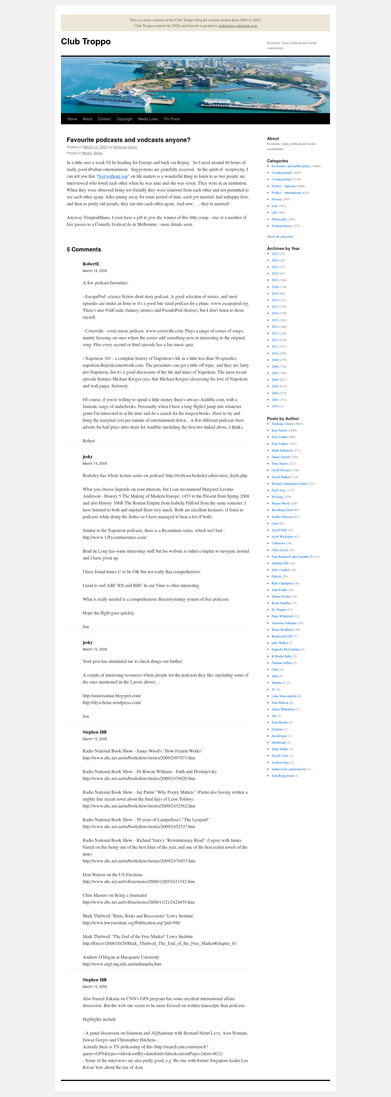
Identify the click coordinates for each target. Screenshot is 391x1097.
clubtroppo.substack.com (237, 25)
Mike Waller (280, 749)
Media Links (148, 118)
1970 (275, 406)
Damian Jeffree (282, 662)
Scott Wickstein (282, 536)
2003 (275, 399)
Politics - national (283, 186)
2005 (275, 386)
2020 (275, 286)
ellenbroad (279, 742)
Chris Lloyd (280, 549)
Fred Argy (279, 490)
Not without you (113, 176)
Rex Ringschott (282, 509)
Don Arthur (280, 436)
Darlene (277, 729)
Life (274, 212)
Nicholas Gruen (125, 146)
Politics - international (286, 192)
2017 (275, 306)
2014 (275, 326)
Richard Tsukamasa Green (289, 483)
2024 (275, 260)
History (277, 199)
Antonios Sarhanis (284, 623)
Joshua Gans (280, 762)
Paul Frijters (280, 443)
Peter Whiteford (282, 616)
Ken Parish (279, 430)
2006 (275, 379)
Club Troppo (86, 41)
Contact (104, 118)
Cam (275, 523)
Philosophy (279, 219)
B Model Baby (282, 656)
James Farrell (281, 456)
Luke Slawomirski (284, 696)
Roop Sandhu (281, 602)
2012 (275, 339)
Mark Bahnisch (282, 450)
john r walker (281, 569)
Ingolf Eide (279, 529)
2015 (275, 320)
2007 (275, 373)
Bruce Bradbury (282, 629)
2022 (275, 273)
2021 (275, 279)
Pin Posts (172, 118)
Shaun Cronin (281, 596)
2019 (275, 293)
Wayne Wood (281, 503)
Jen (274, 715)
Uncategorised (281, 179)
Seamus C (278, 682)
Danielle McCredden (286, 649)
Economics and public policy (291, 166)
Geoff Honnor (281, 470)
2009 (275, 359)
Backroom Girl (282, 636)
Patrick (276, 576)
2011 (275, 346)
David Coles (280, 755)
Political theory (282, 225)
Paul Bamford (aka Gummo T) (292, 556)
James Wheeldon (283, 709)
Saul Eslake (279, 589)
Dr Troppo (279, 609)
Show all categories (280, 236)
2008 (275, 366)
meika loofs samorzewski (289, 769)
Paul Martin (280, 722)
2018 (275, 300)
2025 (275, 253)
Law (275, 205)
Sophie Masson (282, 516)
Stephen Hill (280, 563)
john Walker (280, 642)
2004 (275, 393)
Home (72, 118)
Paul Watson (280, 702)
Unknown (278, 543)
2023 (275, 266)
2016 (275, 313)
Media (87, 152)
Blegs (98, 152)
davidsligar (279, 735)
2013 (275, 333)
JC (273, 689)
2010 (275, 353)
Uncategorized (281, 172)
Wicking (277, 496)
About (87, 118)
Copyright (125, 118)
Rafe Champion (282, 583)
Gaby (275, 669)
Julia (275, 675)
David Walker (281, 476)
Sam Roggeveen (283, 775)
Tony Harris (280, 463)
